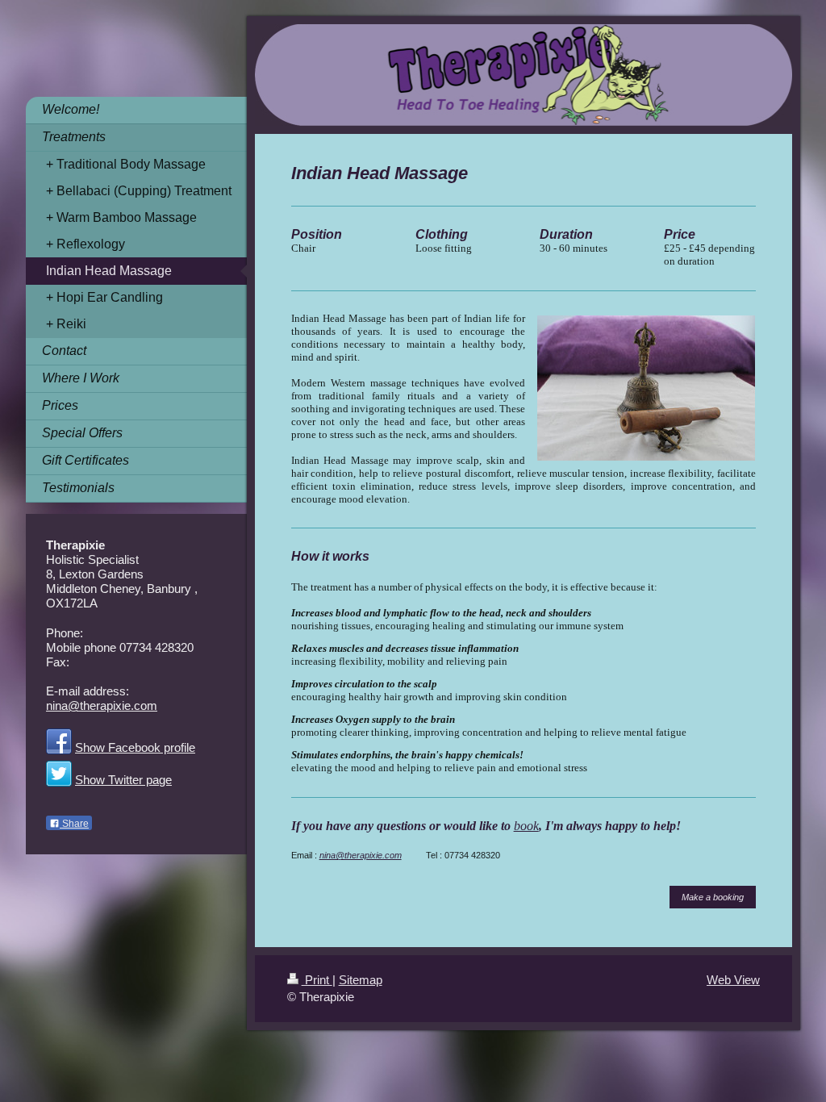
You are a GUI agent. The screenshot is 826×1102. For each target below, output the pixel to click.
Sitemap (360, 980)
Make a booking (713, 897)
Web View (733, 980)
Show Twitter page (123, 780)
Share (74, 823)
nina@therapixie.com (360, 855)
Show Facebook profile (135, 747)
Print (317, 980)
